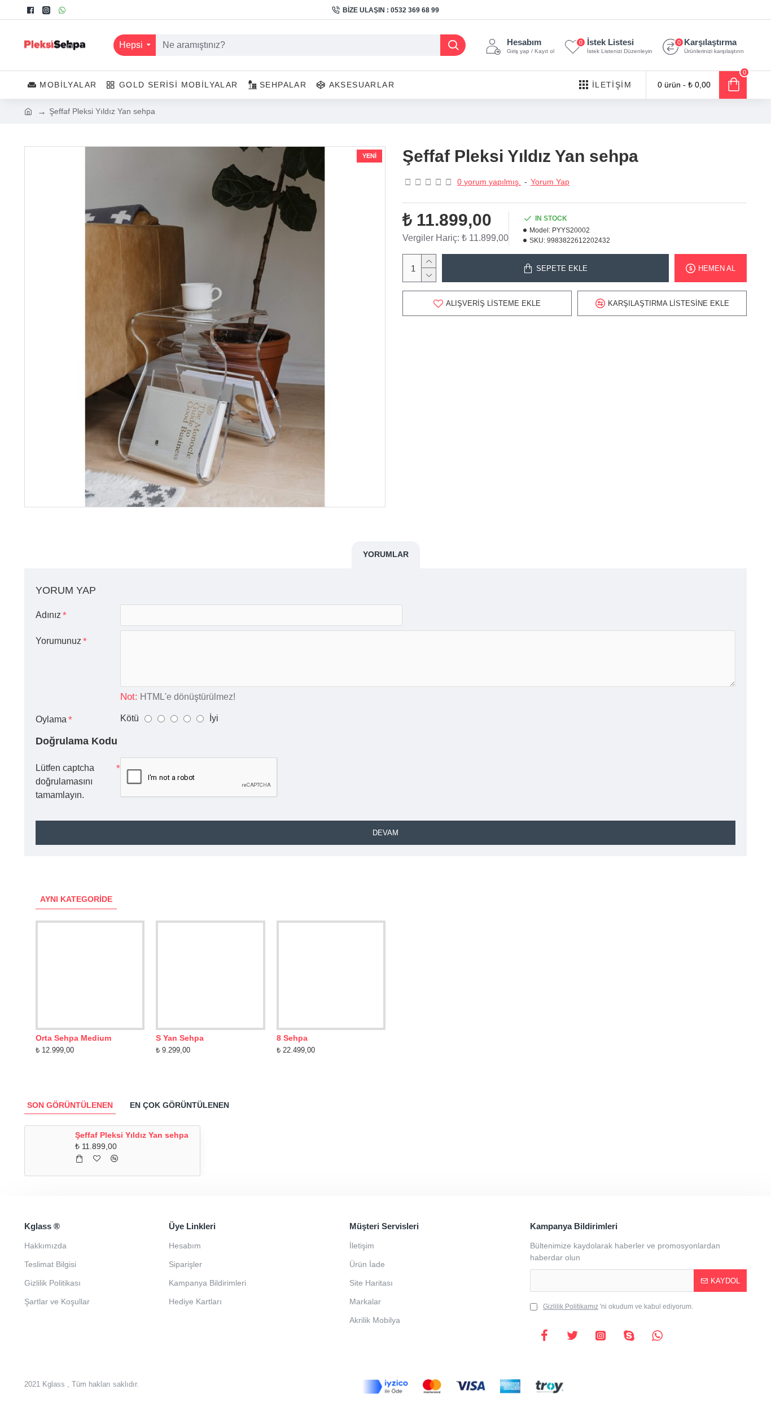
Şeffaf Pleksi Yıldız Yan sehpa (132, 1134)
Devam (385, 833)
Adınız (48, 615)
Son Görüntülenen (70, 1105)
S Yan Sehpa (180, 1037)
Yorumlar (386, 554)
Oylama (51, 719)
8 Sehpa (292, 1037)
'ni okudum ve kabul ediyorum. (618, 1306)
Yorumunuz (58, 641)
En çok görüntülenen (179, 1105)
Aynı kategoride (76, 899)
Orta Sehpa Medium (73, 1037)
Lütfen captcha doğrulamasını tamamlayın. (65, 781)
